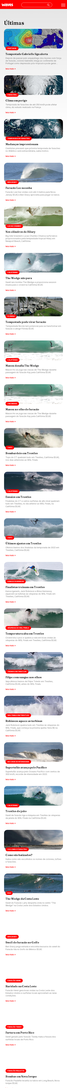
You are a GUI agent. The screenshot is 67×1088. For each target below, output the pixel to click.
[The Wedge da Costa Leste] (33, 893)
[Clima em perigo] (33, 94)
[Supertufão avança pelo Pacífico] (33, 761)
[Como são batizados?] (33, 849)
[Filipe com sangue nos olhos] (33, 671)
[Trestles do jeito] (33, 805)
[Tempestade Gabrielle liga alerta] (33, 49)
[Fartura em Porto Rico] (33, 1026)
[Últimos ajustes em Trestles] (33, 537)
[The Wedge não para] (33, 272)
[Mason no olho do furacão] (33, 403)
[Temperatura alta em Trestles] (33, 627)
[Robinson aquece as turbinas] (33, 716)
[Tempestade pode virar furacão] (33, 316)
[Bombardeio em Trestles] (33, 447)
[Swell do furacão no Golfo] (33, 936)
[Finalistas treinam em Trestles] (33, 583)
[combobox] (36, 5)
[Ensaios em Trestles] (33, 492)
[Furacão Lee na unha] (33, 182)
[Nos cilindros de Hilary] (33, 227)
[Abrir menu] (63, 5)
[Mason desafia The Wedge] (33, 359)
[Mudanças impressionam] (33, 138)
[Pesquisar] (48, 4)
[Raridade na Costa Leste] (33, 982)
